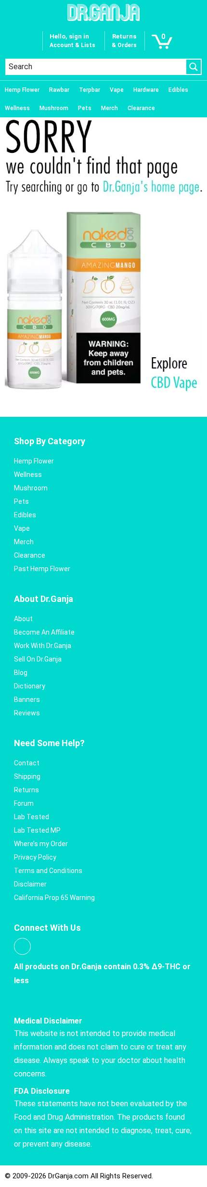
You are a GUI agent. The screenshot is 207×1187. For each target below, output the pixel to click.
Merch (109, 108)
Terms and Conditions (48, 871)
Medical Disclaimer (48, 1020)
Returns (26, 790)
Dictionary (29, 686)
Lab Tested (31, 817)
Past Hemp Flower (42, 569)
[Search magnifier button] (193, 67)
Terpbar (89, 90)
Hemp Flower (22, 90)
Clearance (141, 108)
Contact (26, 763)
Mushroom (53, 108)
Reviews (27, 713)
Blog (20, 672)
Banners (27, 699)
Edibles (178, 90)
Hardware (146, 90)
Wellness (17, 108)
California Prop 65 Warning (54, 897)
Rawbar (59, 90)
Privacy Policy (35, 857)
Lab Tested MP (37, 830)
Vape (117, 90)
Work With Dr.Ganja (42, 646)
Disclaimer (30, 884)
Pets (84, 108)
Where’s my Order (41, 844)
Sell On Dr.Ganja (38, 659)
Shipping (27, 776)
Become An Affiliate (44, 632)
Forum (24, 803)
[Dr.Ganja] (103, 12)
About (23, 619)
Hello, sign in (69, 36)
